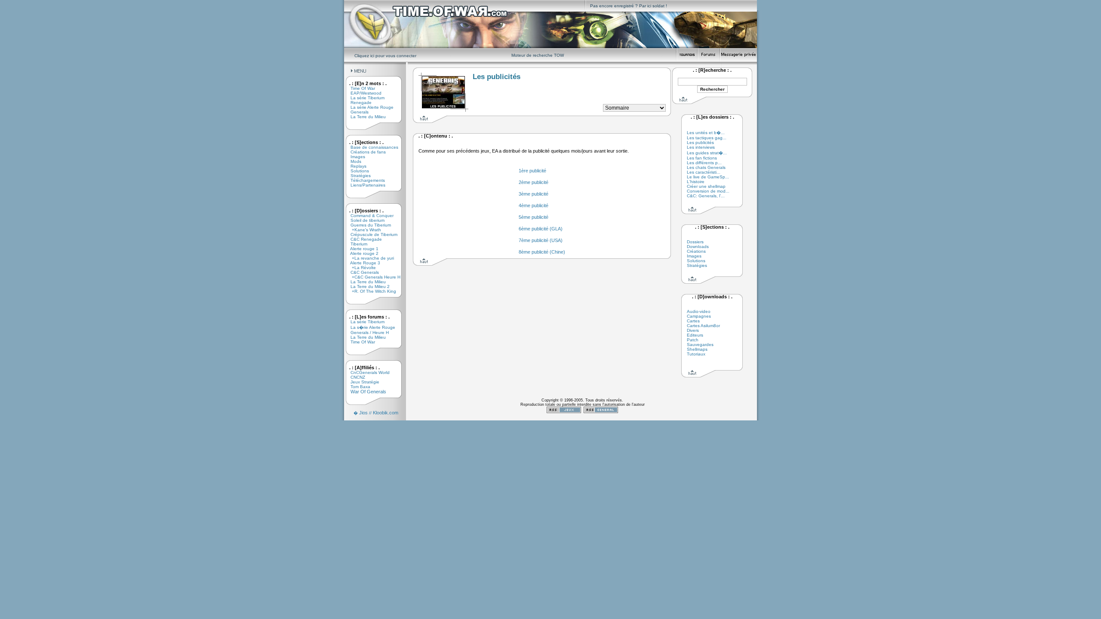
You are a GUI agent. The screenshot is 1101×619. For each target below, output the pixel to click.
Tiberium (355, 244)
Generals (356, 112)
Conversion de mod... (708, 191)
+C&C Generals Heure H (372, 277)
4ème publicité (533, 205)
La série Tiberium (364, 97)
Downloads (698, 246)
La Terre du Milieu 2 (367, 286)
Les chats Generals (706, 167)
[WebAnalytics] (582, 418)
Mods (352, 161)
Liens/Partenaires (364, 185)
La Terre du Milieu (365, 116)
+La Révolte (360, 267)
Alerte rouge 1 (361, 248)
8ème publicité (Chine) (542, 251)
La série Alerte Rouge (369, 107)
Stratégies (357, 175)
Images (354, 156)
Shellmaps (697, 349)
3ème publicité (533, 193)
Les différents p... (704, 162)
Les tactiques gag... (706, 137)
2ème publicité (533, 182)
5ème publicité (533, 217)
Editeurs (695, 335)
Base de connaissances (371, 147)
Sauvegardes (700, 344)
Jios (363, 412)
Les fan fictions (702, 158)
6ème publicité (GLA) (541, 228)
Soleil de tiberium (364, 220)
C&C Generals (361, 272)
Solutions (356, 171)
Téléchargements (364, 180)
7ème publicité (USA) (541, 240)
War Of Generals (365, 391)
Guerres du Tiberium (367, 225)
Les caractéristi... (703, 172)
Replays (355, 166)
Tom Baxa (357, 386)
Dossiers (695, 241)
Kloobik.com (385, 412)
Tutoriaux (696, 354)
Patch (692, 339)
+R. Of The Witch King (370, 291)
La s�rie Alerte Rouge (369, 327)
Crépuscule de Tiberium (370, 234)
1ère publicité (532, 170)
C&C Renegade (363, 239)
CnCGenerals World (367, 372)
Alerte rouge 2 (361, 253)
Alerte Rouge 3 (362, 262)
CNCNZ (354, 377)
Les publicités (700, 142)
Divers (693, 330)
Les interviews (701, 147)
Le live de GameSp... (708, 177)
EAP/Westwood (362, 93)
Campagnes (699, 316)
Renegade (358, 102)
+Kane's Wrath (362, 229)
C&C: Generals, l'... (706, 195)
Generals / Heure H (366, 332)
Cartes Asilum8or (703, 325)
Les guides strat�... (707, 152)
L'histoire (695, 181)
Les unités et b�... (706, 132)
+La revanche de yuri (369, 258)
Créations (696, 251)
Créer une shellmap (706, 186)
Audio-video (698, 311)
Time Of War (359, 88)
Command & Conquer (369, 215)
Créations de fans (365, 152)
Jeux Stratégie (361, 382)
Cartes (693, 321)
